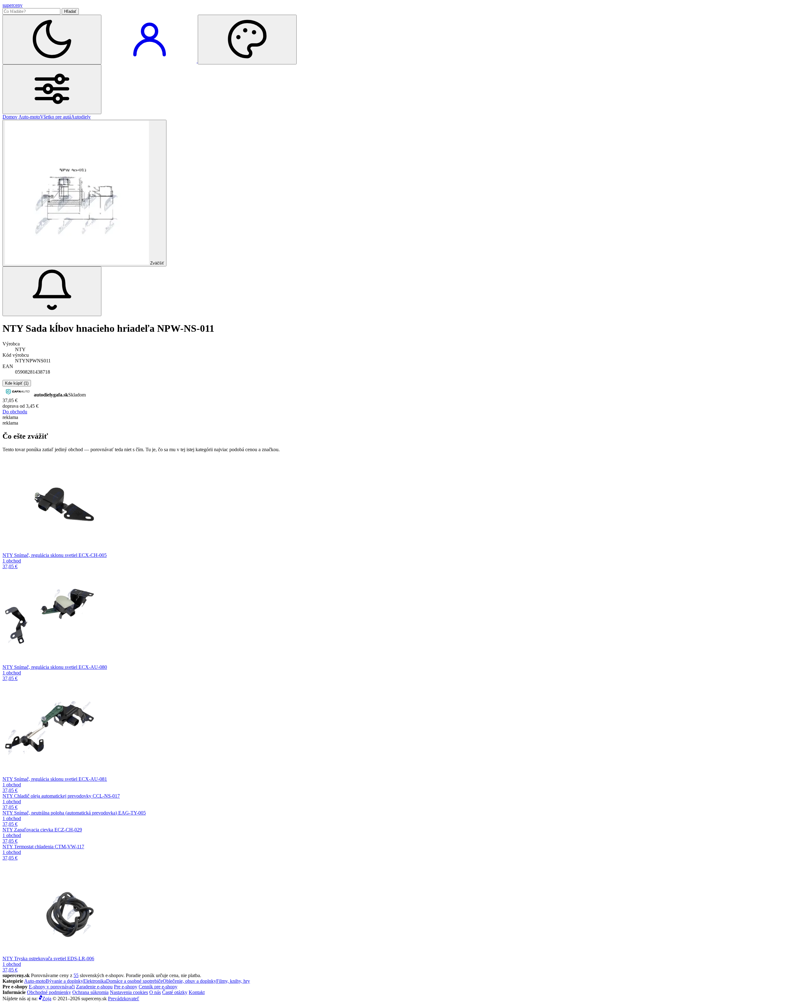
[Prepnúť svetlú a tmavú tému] (52, 39)
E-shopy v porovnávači (52, 986)
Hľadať (70, 11)
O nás (155, 992)
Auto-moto (29, 116)
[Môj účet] (150, 60)
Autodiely (81, 116)
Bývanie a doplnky (64, 981)
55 (76, 975)
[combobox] (31, 11)
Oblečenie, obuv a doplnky (189, 981)
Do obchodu (15, 411)
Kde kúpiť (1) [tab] (16, 383)
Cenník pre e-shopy (158, 986)
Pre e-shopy (125, 986)
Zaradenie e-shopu (94, 986)
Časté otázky (174, 992)
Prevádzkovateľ (123, 998)
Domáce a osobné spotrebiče (134, 981)
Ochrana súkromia (90, 992)
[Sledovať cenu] (52, 291)
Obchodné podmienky (49, 992)
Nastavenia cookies (129, 992)
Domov (10, 116)
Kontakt (197, 992)
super (13, 5)
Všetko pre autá (55, 116)
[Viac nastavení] (52, 89)
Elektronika (94, 981)
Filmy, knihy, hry (233, 981)
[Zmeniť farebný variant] (247, 39)
